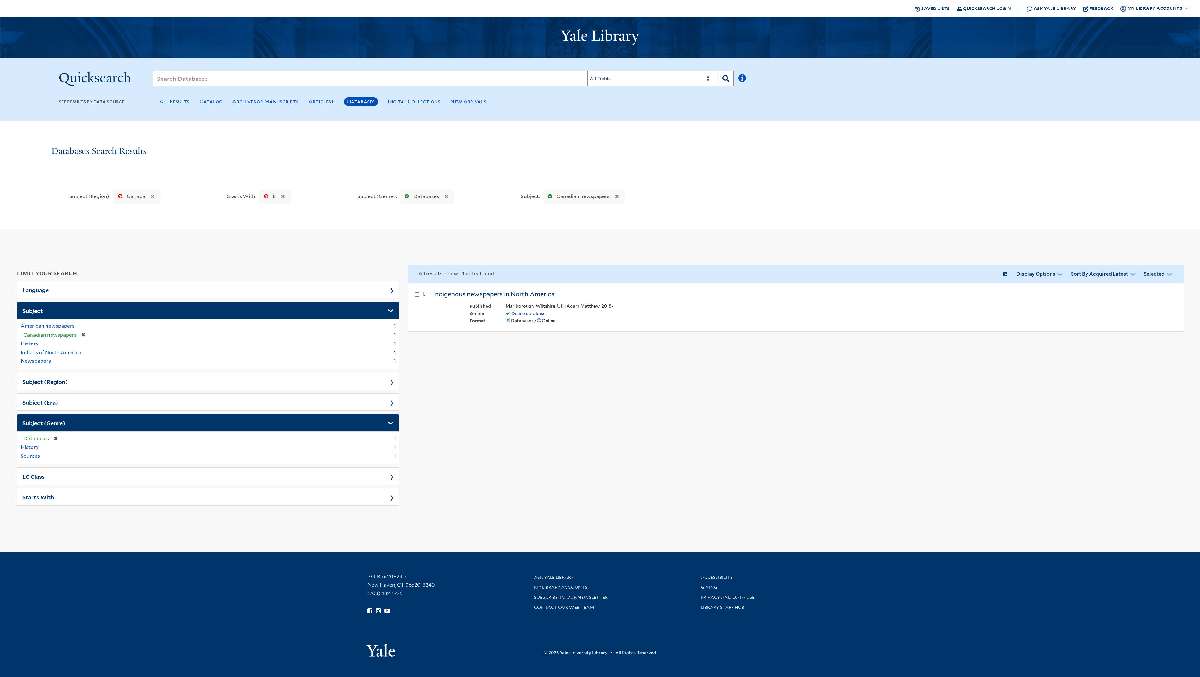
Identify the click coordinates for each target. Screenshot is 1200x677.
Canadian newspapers (583, 196)
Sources (30, 456)
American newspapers (48, 326)
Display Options (1035, 274)
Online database (528, 313)
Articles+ (321, 101)
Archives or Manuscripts (265, 101)
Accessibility (717, 577)
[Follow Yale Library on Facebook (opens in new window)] (370, 611)
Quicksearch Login (986, 8)
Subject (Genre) (43, 422)
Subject (32, 310)
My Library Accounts (561, 587)
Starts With (38, 497)
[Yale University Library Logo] (600, 37)
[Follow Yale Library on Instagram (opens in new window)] (378, 611)
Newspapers (36, 361)
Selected (1154, 274)
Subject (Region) (45, 381)
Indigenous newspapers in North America (494, 294)
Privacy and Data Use (728, 597)
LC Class (33, 476)
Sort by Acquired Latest (1099, 274)
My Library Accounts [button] (1154, 8)
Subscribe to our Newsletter (571, 597)
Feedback (1101, 8)
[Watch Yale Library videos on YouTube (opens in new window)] (387, 611)
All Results (174, 101)
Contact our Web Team (564, 607)
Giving (709, 587)
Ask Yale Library (1054, 8)
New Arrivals (468, 101)
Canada (136, 196)
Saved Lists (935, 8)
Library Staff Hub (722, 607)
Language (35, 289)
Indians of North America (51, 352)
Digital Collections (414, 101)
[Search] (726, 78)
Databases (361, 101)
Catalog (210, 101)
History (30, 344)
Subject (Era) (40, 402)
